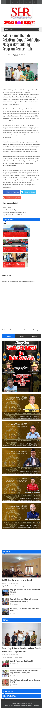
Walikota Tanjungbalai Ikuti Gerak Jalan (22, 661)
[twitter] (13, 2)
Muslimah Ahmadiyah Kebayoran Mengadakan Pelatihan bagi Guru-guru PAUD (24, 600)
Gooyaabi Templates (33, 705)
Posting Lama (37, 330)
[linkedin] (30, 2)
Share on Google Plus (13, 198)
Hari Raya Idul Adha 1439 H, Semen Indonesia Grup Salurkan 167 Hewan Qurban (24, 671)
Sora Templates (14, 705)
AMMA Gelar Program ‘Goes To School (17, 580)
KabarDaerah (24, 54)
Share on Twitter (30, 192)
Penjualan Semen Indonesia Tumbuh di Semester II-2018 (25, 681)
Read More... (16, 583)
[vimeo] (17, 2)
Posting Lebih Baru (7, 330)
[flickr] (22, 2)
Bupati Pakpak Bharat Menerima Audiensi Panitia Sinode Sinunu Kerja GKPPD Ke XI (21, 650)
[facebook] (8, 2)
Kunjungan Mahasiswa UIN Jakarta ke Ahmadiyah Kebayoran (25, 590)
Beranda (23, 330)
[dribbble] (26, 2)
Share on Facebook (13, 192)
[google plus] (35, 2)
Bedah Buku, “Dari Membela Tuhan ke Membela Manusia (24, 609)
